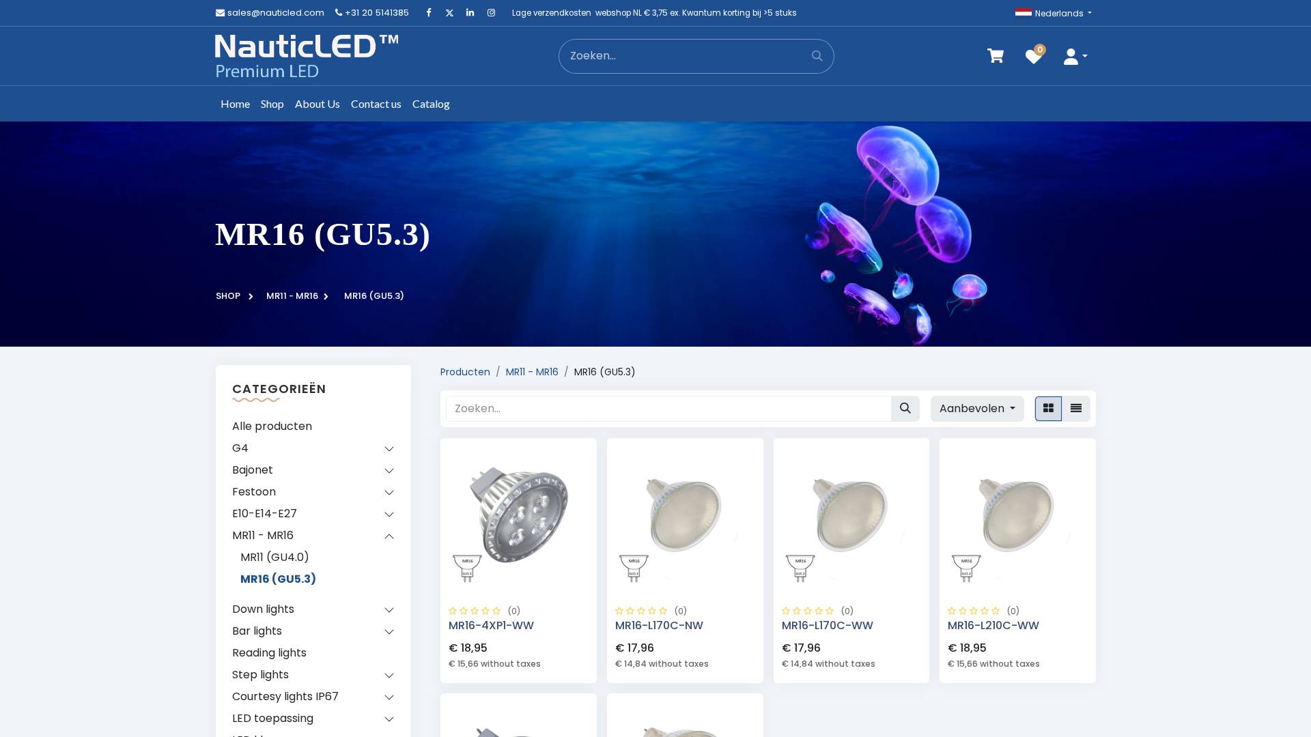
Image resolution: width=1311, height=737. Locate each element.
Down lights (263, 609)
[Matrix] (1048, 409)
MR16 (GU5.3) (278, 579)
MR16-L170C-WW (827, 625)
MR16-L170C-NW (659, 625)
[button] (1075, 56)
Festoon (254, 492)
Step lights (260, 674)
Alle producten (272, 426)
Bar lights (257, 631)
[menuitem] (235, 103)
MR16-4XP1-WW (491, 625)
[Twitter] (449, 13)
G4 (240, 448)
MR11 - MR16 (292, 295)
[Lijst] (1076, 409)
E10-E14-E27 (264, 513)
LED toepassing (272, 718)
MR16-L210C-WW (993, 625)
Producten (465, 372)
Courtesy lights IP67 (285, 696)
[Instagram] (491, 13)
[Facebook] (429, 13)
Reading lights (269, 653)
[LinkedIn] (470, 13)
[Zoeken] (817, 56)
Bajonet (252, 470)
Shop (228, 295)
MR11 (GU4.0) (274, 557)
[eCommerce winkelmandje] (995, 56)
